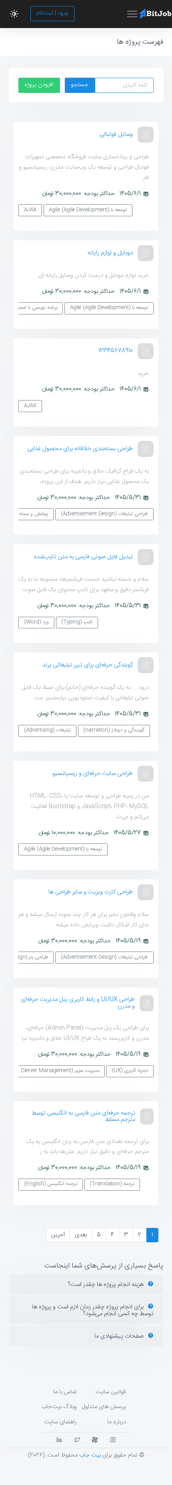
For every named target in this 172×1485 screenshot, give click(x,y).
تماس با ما (65, 1392)
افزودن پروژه (39, 85)
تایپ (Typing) (76, 622)
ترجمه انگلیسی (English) (50, 1184)
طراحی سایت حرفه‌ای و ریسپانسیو (92, 774)
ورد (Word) (36, 622)
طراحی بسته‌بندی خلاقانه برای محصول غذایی (80, 449)
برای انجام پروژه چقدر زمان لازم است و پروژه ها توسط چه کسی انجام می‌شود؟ (93, 1310)
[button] (14, 14)
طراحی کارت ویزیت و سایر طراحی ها (90, 892)
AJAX (30, 210)
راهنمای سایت (60, 1422)
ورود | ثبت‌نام (52, 13)
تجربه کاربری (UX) (130, 1070)
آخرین (58, 1235)
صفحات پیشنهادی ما (119, 1336)
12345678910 (115, 351)
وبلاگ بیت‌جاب (59, 1407)
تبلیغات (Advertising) (47, 730)
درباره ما (116, 1422)
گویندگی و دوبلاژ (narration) (113, 730)
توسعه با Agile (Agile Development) (88, 210)
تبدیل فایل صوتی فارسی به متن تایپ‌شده (83, 557)
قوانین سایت (111, 1392)
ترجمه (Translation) (112, 1184)
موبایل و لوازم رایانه (110, 253)
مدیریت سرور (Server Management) (60, 1070)
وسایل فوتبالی (116, 134)
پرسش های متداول (104, 1407)
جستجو (79, 85)
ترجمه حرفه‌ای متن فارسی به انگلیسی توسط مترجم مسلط (83, 1116)
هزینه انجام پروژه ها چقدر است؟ (106, 1285)
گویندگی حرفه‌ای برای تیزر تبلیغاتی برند (87, 665)
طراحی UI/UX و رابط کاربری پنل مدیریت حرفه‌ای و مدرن (78, 1002)
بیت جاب (90, 1455)
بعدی (81, 1235)
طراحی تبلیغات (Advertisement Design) (104, 514)
